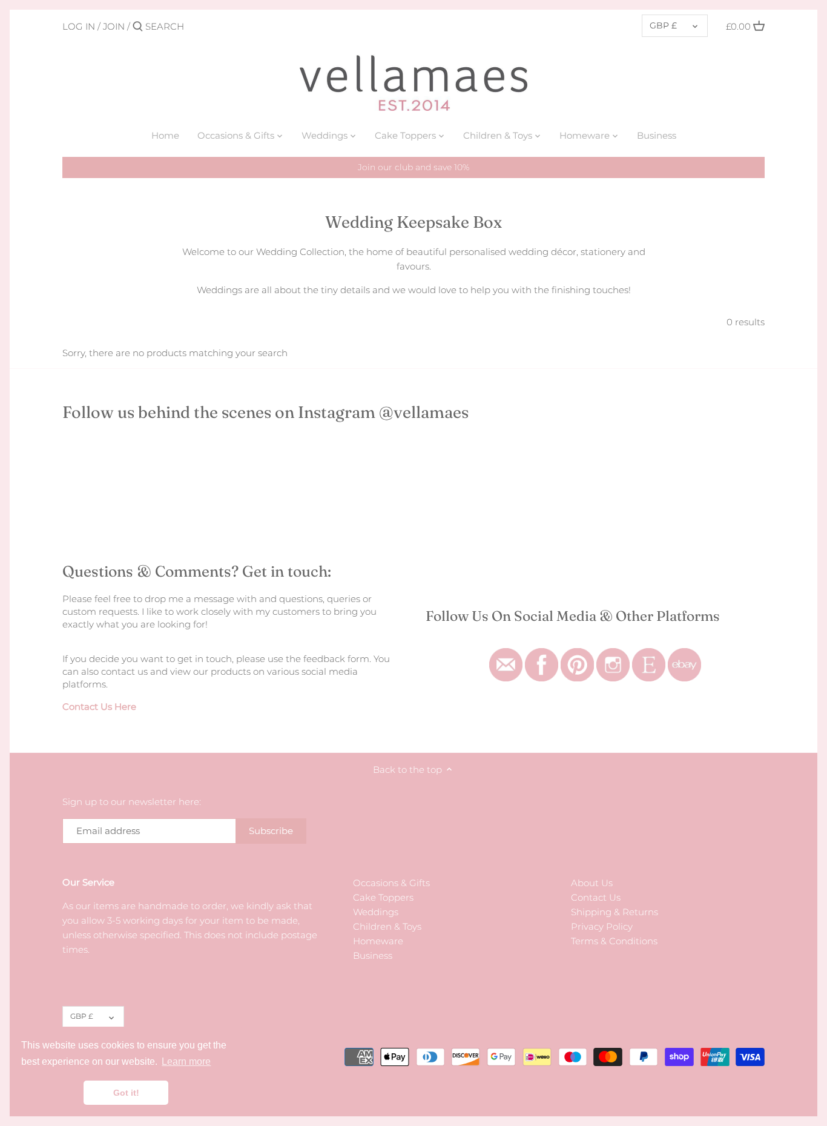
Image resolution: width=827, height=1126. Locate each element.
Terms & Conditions (614, 941)
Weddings (375, 912)
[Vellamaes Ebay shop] (684, 654)
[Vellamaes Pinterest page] (577, 654)
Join (114, 26)
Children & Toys (387, 926)
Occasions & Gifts (391, 883)
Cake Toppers (383, 897)
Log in (78, 26)
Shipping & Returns (614, 912)
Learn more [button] (186, 1061)
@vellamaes (424, 412)
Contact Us (596, 897)
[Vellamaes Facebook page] (541, 654)
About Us (592, 883)
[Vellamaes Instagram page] (613, 654)
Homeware (378, 941)
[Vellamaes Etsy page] (648, 654)
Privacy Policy (602, 926)
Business (372, 955)
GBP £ (663, 25)
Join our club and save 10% (413, 167)
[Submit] (138, 27)
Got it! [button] (126, 1093)
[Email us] (505, 654)
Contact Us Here (99, 706)
